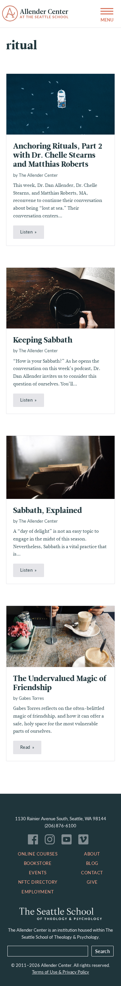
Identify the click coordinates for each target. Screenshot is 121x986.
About (92, 854)
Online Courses (37, 854)
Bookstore (38, 863)
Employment (38, 892)
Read (25, 747)
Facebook (34, 841)
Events (38, 873)
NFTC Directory (37, 882)
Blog (92, 863)
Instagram (51, 841)
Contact (92, 873)
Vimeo (85, 841)
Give (92, 882)
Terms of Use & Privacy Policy (60, 972)
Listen (26, 232)
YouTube (68, 841)
